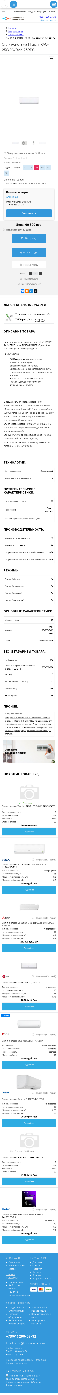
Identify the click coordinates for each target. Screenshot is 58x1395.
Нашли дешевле (31, 278)
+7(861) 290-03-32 (21, 1336)
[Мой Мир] (31, 291)
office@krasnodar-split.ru (18, 202)
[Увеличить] (29, 100)
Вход (30, 12)
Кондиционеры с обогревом (34, 727)
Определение (20, 12)
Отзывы (36, 1272)
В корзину (31, 238)
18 (6, 173)
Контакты (51, 12)
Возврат (36, 1275)
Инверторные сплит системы (18, 718)
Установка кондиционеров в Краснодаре (15, 751)
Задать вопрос (29, 213)
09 (42, 167)
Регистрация (40, 12)
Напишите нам (16, 1282)
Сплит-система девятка (21, 724)
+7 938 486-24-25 (15, 204)
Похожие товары (31, 264)
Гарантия (37, 1269)
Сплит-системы (16, 1311)
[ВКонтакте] (22, 291)
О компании (14, 1262)
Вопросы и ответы (41, 1278)
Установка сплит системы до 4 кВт (32, 314)
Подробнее (29, 831)
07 (25, 167)
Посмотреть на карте (16, 1363)
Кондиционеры (16, 1307)
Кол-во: (23, 273)
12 (48, 167)
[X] (35, 291)
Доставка (37, 1262)
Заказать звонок (48, 20)
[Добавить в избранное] (51, 59)
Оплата (36, 1265)
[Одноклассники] (27, 291)
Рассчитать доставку (31, 283)
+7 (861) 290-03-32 (46, 17)
